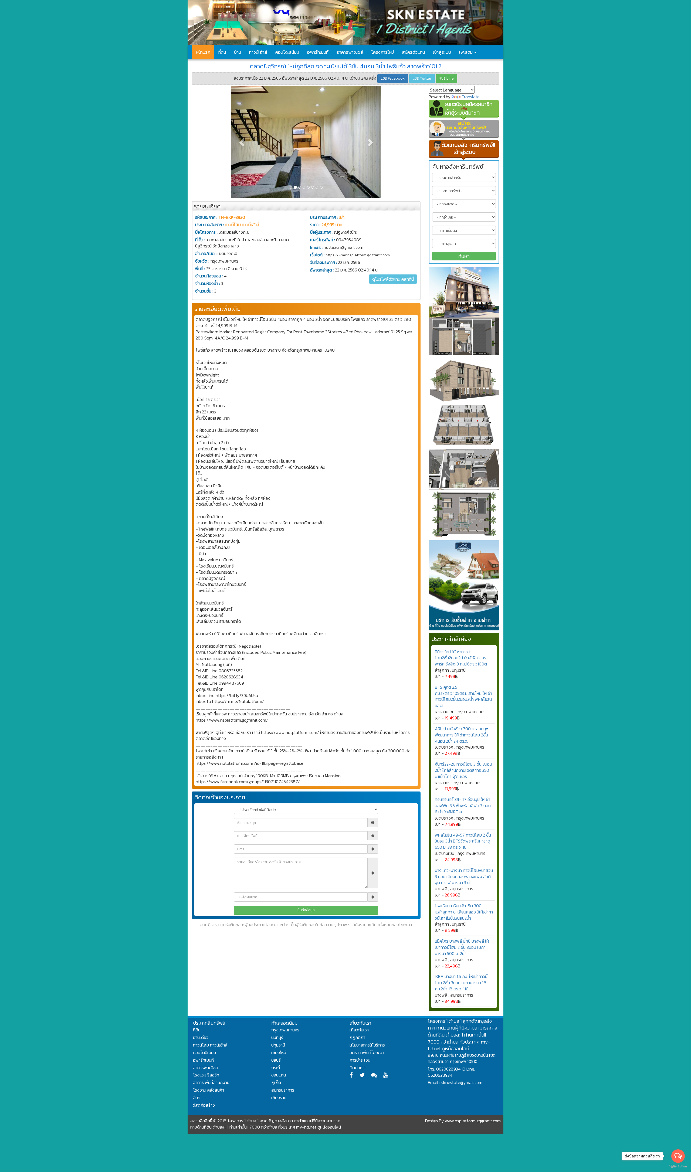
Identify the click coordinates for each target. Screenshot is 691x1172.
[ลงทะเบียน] (464, 110)
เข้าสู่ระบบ (442, 52)
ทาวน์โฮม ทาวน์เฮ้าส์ (210, 1045)
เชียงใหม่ (278, 1052)
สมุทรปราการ (282, 1090)
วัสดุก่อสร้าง (204, 1105)
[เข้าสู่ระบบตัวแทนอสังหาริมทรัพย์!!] (464, 150)
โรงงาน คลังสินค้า (208, 1090)
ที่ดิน (222, 52)
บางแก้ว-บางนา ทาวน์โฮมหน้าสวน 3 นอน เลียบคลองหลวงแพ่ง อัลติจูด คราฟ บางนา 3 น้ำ (464, 876)
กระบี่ (275, 1067)
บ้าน (237, 52)
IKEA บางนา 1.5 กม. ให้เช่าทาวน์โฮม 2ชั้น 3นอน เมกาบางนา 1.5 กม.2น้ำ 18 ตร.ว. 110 (461, 982)
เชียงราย (278, 1097)
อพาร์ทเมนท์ (317, 52)
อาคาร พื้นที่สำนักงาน (211, 1082)
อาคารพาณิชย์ (350, 52)
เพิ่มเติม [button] (466, 52)
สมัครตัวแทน (413, 52)
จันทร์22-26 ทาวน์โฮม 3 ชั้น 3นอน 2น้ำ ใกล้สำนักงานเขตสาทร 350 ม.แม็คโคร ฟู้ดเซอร (463, 770)
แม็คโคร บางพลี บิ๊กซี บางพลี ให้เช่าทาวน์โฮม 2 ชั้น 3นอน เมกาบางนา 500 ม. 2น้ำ (462, 947)
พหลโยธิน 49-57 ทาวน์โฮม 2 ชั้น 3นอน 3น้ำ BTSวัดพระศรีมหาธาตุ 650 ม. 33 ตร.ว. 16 (463, 841)
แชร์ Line (446, 78)
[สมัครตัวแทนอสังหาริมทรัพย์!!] (464, 130)
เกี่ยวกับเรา (359, 1030)
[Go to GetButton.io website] (678, 1166)
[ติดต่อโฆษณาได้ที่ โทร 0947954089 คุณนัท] (464, 311)
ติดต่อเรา (357, 1067)
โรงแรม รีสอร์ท (206, 1075)
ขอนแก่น (278, 1075)
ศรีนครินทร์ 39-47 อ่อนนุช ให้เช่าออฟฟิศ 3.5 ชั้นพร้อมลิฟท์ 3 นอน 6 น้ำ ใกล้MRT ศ (463, 805)
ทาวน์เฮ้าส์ (258, 52)
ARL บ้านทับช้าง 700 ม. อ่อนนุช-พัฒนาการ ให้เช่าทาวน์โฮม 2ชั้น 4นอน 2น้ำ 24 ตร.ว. (462, 734)
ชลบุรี (276, 1060)
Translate (471, 96)
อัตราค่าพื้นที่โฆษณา (367, 1052)
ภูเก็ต (276, 1082)
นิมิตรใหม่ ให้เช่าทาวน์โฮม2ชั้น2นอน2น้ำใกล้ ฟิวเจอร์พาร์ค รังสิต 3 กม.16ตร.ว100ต (461, 657)
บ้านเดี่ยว (200, 1037)
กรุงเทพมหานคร (285, 1030)
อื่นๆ (196, 1097)
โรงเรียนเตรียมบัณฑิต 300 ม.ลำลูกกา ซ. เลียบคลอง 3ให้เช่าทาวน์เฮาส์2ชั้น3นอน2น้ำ (464, 911)
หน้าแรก (203, 52)
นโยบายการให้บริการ (367, 1045)
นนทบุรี (277, 1037)
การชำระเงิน (360, 1060)
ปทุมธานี (278, 1045)
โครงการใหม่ (382, 52)
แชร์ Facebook (393, 78)
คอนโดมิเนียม (287, 52)
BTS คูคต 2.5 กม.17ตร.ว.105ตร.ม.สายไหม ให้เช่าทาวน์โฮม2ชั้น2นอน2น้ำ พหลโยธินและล (463, 696)
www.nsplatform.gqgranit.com (473, 1120)
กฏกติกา (357, 1037)
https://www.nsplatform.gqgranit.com (358, 255)
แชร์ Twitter (422, 78)
